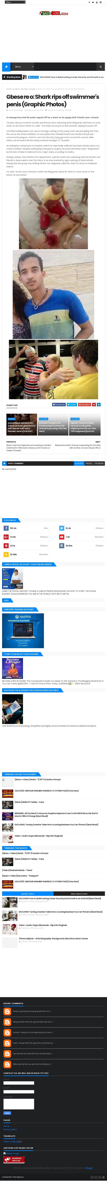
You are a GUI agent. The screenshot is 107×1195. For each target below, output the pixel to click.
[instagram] (100, 2)
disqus (89, 463)
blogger (79, 463)
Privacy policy (10, 1129)
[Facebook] (92, 1177)
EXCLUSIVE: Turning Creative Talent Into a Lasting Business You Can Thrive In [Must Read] (56, 824)
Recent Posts (27, 894)
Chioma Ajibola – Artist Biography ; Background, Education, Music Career (53, 938)
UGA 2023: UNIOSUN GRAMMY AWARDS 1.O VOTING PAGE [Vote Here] (47, 790)
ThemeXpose (17, 1177)
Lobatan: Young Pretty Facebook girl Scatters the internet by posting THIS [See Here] (53, 427)
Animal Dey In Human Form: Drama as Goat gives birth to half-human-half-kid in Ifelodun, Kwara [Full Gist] (22, 427)
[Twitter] (99, 1177)
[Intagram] (95, 1177)
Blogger (89, 1168)
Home (8, 89)
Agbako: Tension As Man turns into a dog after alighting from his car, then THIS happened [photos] (83, 427)
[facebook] (89, 2)
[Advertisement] (53, 40)
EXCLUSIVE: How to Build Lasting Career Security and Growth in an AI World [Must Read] (62, 77)
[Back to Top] (103, 1177)
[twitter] (93, 2)
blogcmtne (17, 1009)
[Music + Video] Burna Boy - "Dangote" (20, 875)
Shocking (24, 89)
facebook (99, 463)
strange (32, 89)
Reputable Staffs (79, 894)
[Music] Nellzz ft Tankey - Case (29, 802)
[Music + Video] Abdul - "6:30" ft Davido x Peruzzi (38, 779)
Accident (16, 89)
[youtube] (96, 2)
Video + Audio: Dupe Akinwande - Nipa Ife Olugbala (39, 835)
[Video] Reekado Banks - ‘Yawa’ (17, 870)
